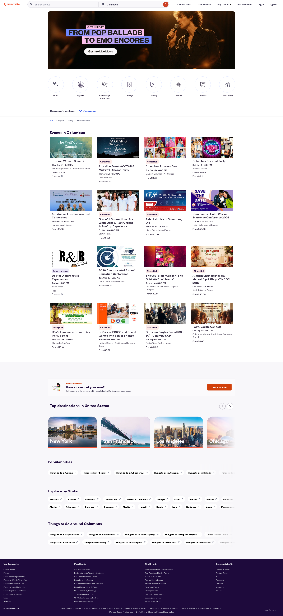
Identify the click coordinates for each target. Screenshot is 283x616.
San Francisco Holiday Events (157, 573)
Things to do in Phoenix (94, 472)
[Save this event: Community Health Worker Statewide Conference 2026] (222, 207)
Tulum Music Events (153, 576)
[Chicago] (231, 446)
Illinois (159, 506)
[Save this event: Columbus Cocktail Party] (222, 154)
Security (153, 608)
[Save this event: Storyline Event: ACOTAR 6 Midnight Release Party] (128, 154)
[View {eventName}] (71, 147)
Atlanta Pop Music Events (155, 583)
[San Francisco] (125, 446)
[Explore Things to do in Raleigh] (214, 472)
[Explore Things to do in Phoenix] (109, 472)
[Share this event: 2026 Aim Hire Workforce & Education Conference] (135, 263)
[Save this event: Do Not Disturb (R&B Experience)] (81, 263)
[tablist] (70, 121)
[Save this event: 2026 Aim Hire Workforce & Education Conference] (128, 263)
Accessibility (203, 608)
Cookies (215, 608)
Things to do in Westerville (102, 534)
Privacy (192, 608)
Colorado (89, 506)
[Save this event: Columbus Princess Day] (175, 154)
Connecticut (111, 499)
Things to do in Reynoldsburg (64, 534)
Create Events (9, 569)
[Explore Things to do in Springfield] (146, 542)
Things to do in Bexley (95, 542)
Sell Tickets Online (82, 569)
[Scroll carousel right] (230, 406)
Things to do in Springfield (129, 542)
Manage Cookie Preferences (121, 611)
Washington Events (153, 601)
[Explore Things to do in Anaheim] (182, 472)
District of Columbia (137, 499)
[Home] (12, 4)
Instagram (220, 587)
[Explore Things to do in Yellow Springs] (159, 534)
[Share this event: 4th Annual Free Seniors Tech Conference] (88, 207)
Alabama (54, 499)
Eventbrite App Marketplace (15, 587)
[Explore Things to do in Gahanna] (180, 542)
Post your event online (83, 601)
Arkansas (70, 506)
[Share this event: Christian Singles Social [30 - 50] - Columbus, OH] (182, 320)
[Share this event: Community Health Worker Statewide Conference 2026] (229, 207)
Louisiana (228, 499)
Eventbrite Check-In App (14, 583)
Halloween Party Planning (85, 590)
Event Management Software (86, 587)
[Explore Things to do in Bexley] (109, 542)
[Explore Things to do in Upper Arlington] (200, 534)
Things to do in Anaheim (166, 472)
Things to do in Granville (198, 542)
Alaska (53, 506)
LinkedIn (219, 583)
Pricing (6, 573)
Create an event (219, 387)
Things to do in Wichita (232, 472)
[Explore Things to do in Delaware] (78, 542)
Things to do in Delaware (62, 542)
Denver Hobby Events (154, 580)
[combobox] (134, 4)
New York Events (152, 587)
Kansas (210, 499)
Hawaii (143, 506)
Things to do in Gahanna (164, 542)
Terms (183, 608)
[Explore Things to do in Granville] (214, 542)
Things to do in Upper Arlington (181, 534)
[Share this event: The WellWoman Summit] (88, 154)
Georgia (161, 499)
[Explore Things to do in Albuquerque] (148, 472)
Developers (164, 608)
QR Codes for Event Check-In (86, 597)
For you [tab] (60, 120)
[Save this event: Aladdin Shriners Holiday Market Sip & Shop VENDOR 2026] (222, 263)
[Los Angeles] (178, 446)
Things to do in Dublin (217, 534)
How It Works (66, 608)
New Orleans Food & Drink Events (159, 569)
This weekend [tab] (83, 120)
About (103, 608)
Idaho (177, 499)
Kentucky (191, 506)
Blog (111, 608)
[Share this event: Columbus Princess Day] (182, 154)
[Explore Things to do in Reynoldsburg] (82, 534)
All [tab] (51, 120)
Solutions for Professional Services (88, 583)
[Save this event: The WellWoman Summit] (81, 154)
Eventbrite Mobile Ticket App (15, 580)
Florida (126, 506)
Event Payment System (83, 580)
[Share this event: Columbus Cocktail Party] (229, 154)
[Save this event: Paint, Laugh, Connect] (222, 320)
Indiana (193, 499)
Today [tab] (70, 120)
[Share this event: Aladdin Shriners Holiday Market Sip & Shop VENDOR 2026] (229, 263)
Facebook (220, 580)
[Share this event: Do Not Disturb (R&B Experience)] (88, 263)
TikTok (219, 590)
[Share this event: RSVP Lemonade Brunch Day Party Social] (88, 320)
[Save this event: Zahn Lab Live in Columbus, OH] (175, 207)
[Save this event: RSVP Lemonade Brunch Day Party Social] (81, 320)
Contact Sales (221, 573)
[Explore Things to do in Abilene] (76, 472)
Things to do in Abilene (61, 472)
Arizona (72, 499)
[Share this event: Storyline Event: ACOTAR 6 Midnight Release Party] (135, 154)
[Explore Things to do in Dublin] (232, 534)
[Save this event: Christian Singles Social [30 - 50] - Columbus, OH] (175, 320)
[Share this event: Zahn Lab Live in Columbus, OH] (182, 207)
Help (118, 608)
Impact (144, 608)
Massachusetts (228, 506)
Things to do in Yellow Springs (140, 534)
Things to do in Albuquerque (130, 472)
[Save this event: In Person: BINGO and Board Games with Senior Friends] (128, 320)
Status (174, 608)
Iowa (174, 506)
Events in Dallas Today (154, 594)
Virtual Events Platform (83, 594)
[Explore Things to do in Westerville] (119, 534)
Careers (126, 608)
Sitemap (7, 601)
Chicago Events (151, 590)
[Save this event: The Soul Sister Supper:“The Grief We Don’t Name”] (175, 263)
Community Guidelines (13, 594)
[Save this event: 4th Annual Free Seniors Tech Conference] (81, 207)
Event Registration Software (15, 590)
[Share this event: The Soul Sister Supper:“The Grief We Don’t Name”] (182, 263)
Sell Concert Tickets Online (85, 576)
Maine (209, 506)
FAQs (6, 597)
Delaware (108, 506)
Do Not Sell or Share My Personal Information (155, 611)
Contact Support (222, 569)
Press (135, 608)
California (90, 499)
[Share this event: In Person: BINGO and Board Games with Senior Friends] (135, 320)
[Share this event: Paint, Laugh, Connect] (229, 320)
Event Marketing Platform (14, 576)
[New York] (72, 446)
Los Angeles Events (153, 597)
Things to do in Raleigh (199, 472)
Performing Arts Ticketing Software (89, 573)
